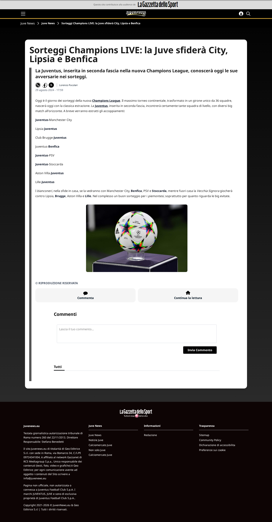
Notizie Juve (96, 440)
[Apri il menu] (23, 13)
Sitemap (204, 435)
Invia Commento (200, 350)
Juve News (28, 23)
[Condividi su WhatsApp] (38, 85)
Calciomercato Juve (100, 445)
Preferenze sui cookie (212, 450)
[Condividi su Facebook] (44, 85)
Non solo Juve (97, 450)
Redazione (150, 435)
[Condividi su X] (51, 85)
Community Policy (210, 440)
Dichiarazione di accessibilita (217, 445)
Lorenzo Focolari (68, 85)
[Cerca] (248, 13)
